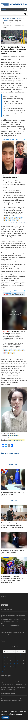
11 (7, 660)
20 (14, 663)
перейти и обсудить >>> (16, 440)
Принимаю (5, 717)
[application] (14, 409)
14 (17, 660)
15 (20, 660)
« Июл (2, 671)
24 (4, 666)
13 (14, 660)
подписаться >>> (13, 435)
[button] (14, 409)
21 (17, 663)
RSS (2, 637)
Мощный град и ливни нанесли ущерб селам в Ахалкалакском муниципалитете (13, 620)
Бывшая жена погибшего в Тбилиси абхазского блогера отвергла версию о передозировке (13, 615)
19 (10, 663)
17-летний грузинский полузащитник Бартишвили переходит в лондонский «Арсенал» (13, 624)
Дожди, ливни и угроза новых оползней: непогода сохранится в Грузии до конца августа (13, 628)
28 (17, 666)
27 (14, 666)
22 (20, 663)
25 (7, 666)
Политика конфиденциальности (19, 709)
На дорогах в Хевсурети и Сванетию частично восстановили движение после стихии (12, 633)
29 (20, 666)
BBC (23, 73)
